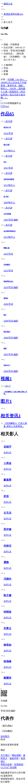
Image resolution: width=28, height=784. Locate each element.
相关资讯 (11, 415)
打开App (5, 106)
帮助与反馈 (6, 764)
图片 (6, 401)
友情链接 (18, 764)
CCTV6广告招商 (9, 767)
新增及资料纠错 (13, 14)
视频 (6, 378)
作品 (7, 113)
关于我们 (5, 755)
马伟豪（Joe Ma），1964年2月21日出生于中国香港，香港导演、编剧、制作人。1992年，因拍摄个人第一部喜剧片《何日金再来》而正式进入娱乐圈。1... (14, 88)
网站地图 (16, 755)
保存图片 (5, 736)
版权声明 (14, 758)
